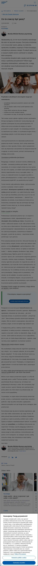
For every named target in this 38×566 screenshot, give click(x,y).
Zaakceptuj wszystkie (19, 562)
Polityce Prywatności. (14, 554)
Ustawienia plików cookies (19, 557)
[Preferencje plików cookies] (1, 564)
